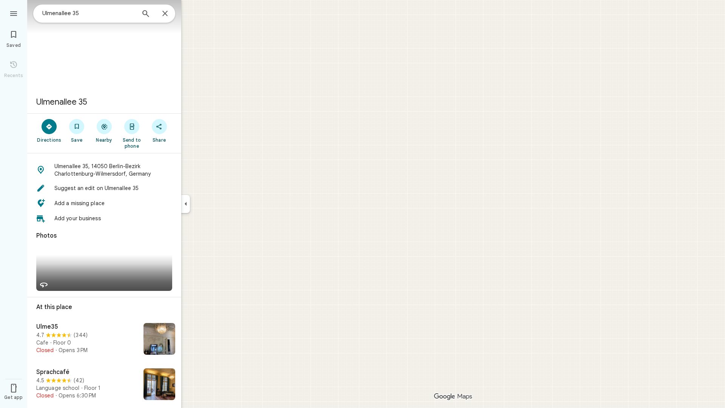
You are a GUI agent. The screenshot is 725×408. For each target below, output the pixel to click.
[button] (104, 170)
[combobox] (88, 13)
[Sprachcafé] (104, 385)
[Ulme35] (104, 339)
